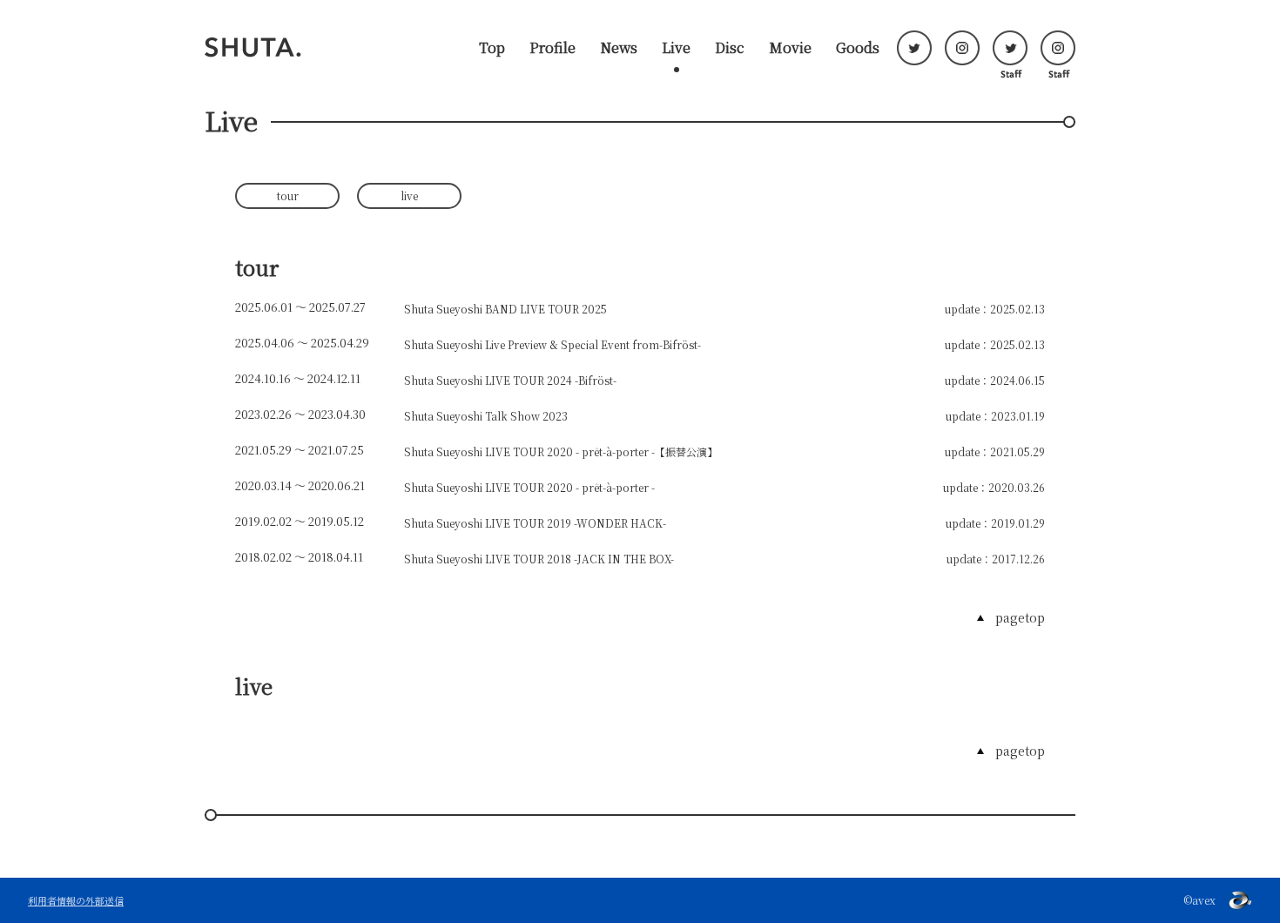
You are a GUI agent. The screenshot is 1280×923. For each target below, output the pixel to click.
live (409, 195)
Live (676, 48)
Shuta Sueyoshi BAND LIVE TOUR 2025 (505, 308)
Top (492, 48)
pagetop (1020, 617)
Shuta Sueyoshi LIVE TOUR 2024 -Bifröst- (510, 380)
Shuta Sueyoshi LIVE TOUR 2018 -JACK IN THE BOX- (539, 558)
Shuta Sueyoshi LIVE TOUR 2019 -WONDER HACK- (535, 522)
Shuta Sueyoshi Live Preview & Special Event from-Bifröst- (552, 344)
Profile (552, 48)
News (618, 48)
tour (288, 195)
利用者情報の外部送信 (76, 900)
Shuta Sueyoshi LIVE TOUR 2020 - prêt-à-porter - (529, 487)
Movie (790, 48)
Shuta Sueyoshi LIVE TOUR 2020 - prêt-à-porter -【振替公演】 (560, 451)
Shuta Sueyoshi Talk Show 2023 (486, 415)
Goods (857, 48)
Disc (729, 48)
